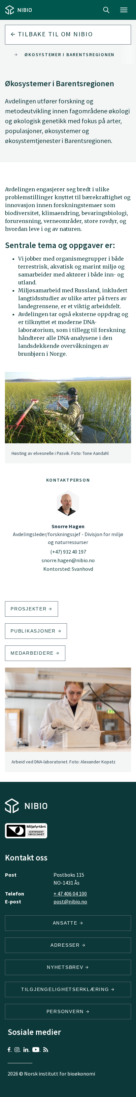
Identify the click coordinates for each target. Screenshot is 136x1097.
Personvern (66, 1011)
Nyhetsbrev (66, 967)
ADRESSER (66, 945)
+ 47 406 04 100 (70, 893)
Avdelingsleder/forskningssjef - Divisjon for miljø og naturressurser (68, 534)
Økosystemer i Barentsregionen (69, 54)
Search (106, 10)
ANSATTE (66, 923)
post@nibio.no (70, 901)
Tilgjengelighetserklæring (66, 989)
